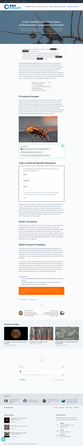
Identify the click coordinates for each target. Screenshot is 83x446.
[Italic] (26, 375)
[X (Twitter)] (6, 407)
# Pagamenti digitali (32, 299)
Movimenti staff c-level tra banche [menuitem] (36, 6)
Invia (25, 197)
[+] (41, 374)
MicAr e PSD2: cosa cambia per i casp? (38, 342)
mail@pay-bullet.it (65, 432)
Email (25, 186)
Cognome (26, 180)
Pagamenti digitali (48, 33)
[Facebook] (4, 407)
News (42, 33)
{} (39, 374)
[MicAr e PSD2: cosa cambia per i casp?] (41, 333)
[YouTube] (11, 407)
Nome (25, 174)
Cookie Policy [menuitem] (24, 1)
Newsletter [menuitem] (11, 1)
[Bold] (24, 375)
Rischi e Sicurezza (37, 88)
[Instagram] (8, 407)
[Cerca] (78, 1)
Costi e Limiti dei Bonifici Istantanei (41, 86)
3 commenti (55, 33)
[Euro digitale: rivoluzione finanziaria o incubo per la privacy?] (16, 333)
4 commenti (65, 345)
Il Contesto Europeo (38, 84)
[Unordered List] (33, 375)
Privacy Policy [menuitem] (17, 1)
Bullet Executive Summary (39, 90)
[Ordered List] (31, 375)
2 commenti (39, 343)
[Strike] (29, 375)
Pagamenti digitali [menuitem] (73, 6)
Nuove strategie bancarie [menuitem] (57, 6)
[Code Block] (36, 375)
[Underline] (28, 375)
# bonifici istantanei (23, 299)
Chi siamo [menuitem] (6, 1)
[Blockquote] (34, 375)
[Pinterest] (10, 407)
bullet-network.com (65, 436)
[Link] (38, 375)
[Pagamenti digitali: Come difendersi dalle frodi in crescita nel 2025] (67, 333)
